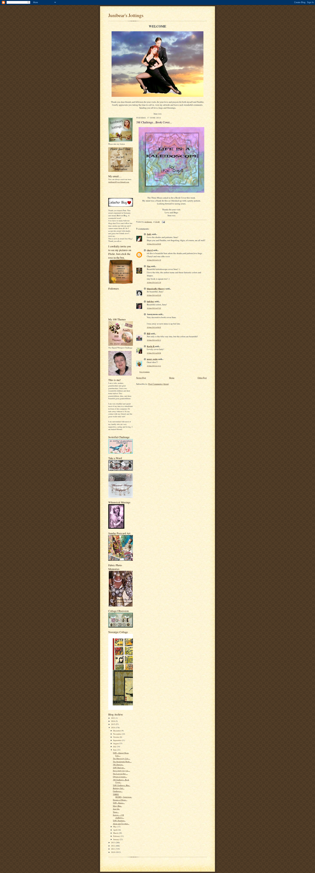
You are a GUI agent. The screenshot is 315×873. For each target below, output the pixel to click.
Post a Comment (144, 372)
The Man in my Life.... (121, 758)
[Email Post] (163, 222)
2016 (113, 721)
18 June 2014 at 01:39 (154, 260)
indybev (150, 301)
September (117, 740)
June (115, 750)
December (117, 730)
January (116, 839)
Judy (149, 234)
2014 (113, 727)
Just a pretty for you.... (121, 770)
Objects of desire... (120, 776)
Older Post (202, 377)
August (116, 743)
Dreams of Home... (120, 800)
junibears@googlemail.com (118, 182)
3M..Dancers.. (118, 764)
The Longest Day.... (120, 773)
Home (171, 377)
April (115, 830)
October (116, 737)
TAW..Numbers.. (119, 820)
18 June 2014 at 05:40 (154, 295)
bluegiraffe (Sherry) (156, 288)
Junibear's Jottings (125, 15)
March (116, 833)
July (115, 746)
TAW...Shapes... (119, 803)
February (117, 836)
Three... (116, 812)
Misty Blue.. (117, 806)
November (117, 734)
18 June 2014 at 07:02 (154, 308)
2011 (113, 849)
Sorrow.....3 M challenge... (118, 816)
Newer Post (141, 377)
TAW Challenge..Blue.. (121, 785)
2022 (113, 718)
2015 (113, 724)
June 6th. (116, 809)
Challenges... (118, 791)
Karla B (151, 346)
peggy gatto (152, 359)
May (115, 826)
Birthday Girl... (118, 788)
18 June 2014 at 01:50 (154, 282)
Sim (148, 266)
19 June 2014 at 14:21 (154, 366)
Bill (148, 333)
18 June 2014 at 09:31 (154, 340)
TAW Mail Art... (119, 767)
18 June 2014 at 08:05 (154, 327)
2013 (113, 842)
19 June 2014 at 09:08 (154, 353)
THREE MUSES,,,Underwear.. (122, 795)
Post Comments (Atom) (158, 383)
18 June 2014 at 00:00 (154, 244)
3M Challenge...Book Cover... (121, 781)
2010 (113, 852)
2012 (113, 846)
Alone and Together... (121, 823)
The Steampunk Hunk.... (122, 761)
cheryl (150, 250)
